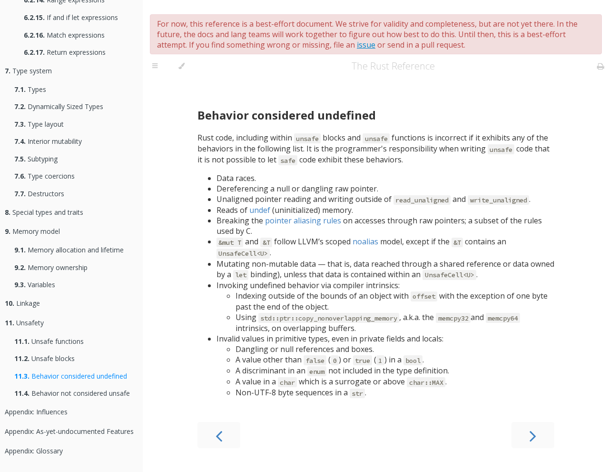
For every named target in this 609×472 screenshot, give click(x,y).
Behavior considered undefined (70, 376)
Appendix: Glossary (34, 450)
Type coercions (44, 176)
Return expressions (65, 52)
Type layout (39, 124)
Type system (28, 70)
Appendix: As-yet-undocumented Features (69, 431)
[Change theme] (181, 66)
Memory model (32, 231)
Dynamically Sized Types (58, 106)
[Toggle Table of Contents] (154, 66)
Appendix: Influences (36, 411)
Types (30, 89)
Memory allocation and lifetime (69, 249)
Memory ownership (51, 267)
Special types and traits (44, 212)
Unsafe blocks (44, 358)
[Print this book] (600, 66)
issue (366, 45)
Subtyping (36, 158)
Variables (34, 284)
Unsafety (24, 322)
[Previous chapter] (218, 435)
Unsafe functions (49, 341)
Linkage (22, 303)
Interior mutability (48, 141)
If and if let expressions (71, 17)
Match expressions (64, 35)
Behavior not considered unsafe (72, 393)
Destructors (39, 193)
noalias (365, 241)
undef (259, 210)
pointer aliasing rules (303, 220)
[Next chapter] (532, 435)
